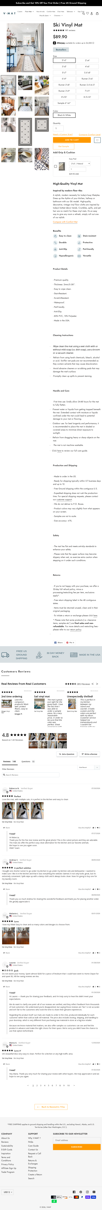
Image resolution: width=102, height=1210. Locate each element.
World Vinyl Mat (72, 711)
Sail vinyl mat (42, 696)
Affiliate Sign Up (8, 1168)
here (59, 450)
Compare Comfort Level (90, 134)
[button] (97, 140)
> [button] (74, 1085)
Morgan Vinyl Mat (5, 712)
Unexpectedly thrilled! (80, 696)
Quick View (61, 169)
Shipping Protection (32, 1169)
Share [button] (7, 828)
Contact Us (33, 1149)
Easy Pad (72, 158)
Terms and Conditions (6, 1159)
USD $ (7, 1192)
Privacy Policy (7, 1164)
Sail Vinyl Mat (38, 711)
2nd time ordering (11, 696)
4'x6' (87, 66)
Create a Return (35, 1174)
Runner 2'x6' (87, 78)
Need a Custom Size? (63, 134)
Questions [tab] (26, 761)
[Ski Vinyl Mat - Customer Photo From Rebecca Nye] (33, 736)
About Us (5, 1138)
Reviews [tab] (6, 761)
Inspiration (5, 1153)
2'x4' (87, 60)
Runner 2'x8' (64, 84)
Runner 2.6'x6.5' (87, 84)
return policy (75, 629)
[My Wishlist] (87, 13)
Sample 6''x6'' (64, 103)
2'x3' (64, 60)
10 (68, 1085)
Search (31, 1178)
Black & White (64, 115)
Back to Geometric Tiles (53, 1107)
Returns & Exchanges (33, 1162)
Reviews (4, 1141)
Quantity (56, 123)
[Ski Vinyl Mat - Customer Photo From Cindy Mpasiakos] (52, 744)
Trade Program (7, 1172)
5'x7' (64, 72)
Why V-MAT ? (34, 1138)
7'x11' (87, 90)
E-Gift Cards (6, 1149)
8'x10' (64, 97)
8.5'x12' (87, 97)
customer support (64, 499)
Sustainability (7, 1145)
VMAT (48, 1207)
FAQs (30, 1141)
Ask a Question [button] (68, 754)
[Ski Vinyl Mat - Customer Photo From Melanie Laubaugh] (62, 736)
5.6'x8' (87, 72)
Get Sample (63, 146)
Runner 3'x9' (64, 90)
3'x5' (64, 66)
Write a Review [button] (91, 754)
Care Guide (33, 1145)
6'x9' (64, 78)
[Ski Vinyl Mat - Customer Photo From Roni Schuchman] (42, 744)
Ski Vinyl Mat (7, 822)
